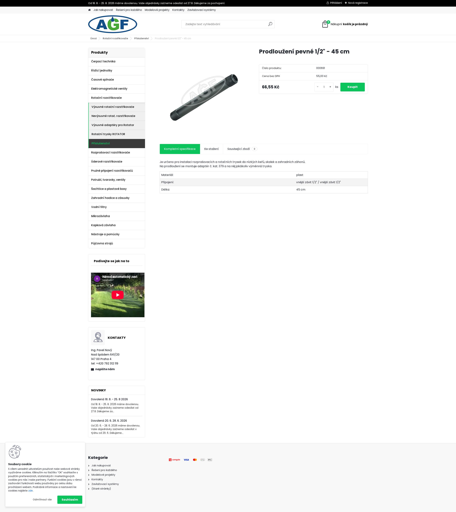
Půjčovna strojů (102, 243)
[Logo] (112, 24)
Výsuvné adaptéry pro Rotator (113, 125)
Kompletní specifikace (180, 149)
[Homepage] (89, 10)
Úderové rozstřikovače (106, 161)
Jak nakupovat (103, 10)
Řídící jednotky (101, 70)
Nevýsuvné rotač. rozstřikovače (113, 116)
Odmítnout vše (42, 499)
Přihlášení (336, 3)
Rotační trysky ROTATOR (108, 134)
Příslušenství (141, 38)
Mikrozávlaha (100, 216)
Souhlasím (70, 500)
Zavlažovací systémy (201, 10)
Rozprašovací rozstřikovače (110, 152)
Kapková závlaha (103, 225)
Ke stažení (211, 149)
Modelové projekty (157, 10)
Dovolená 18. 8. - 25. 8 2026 (109, 399)
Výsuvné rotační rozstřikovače (113, 107)
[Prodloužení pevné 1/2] (204, 92)
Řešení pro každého (129, 10)
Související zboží (241, 149)
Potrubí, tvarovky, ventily (108, 180)
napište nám (105, 369)
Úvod (93, 38)
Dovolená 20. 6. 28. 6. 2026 (109, 421)
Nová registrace (358, 3)
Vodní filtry (99, 207)
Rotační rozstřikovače (115, 38)
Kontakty (178, 10)
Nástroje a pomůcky (105, 234)
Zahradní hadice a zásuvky (110, 198)
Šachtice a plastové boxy (109, 189)
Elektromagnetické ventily (109, 89)
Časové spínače (102, 79)
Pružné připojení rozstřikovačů (112, 171)
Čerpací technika (103, 61)
